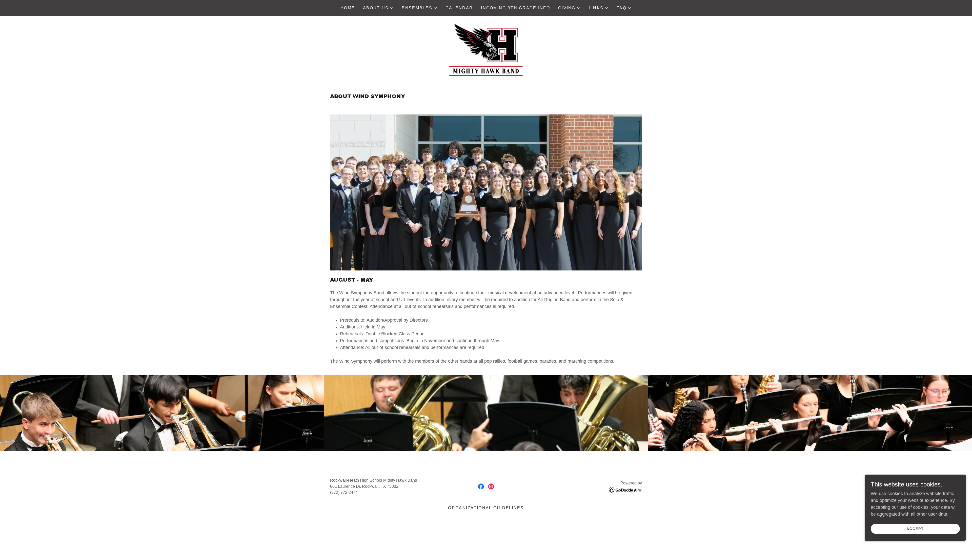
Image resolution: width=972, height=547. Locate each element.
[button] (378, 8)
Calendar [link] (459, 8)
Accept (915, 529)
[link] (486, 49)
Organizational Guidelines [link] (486, 508)
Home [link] (347, 8)
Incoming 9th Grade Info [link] (515, 8)
